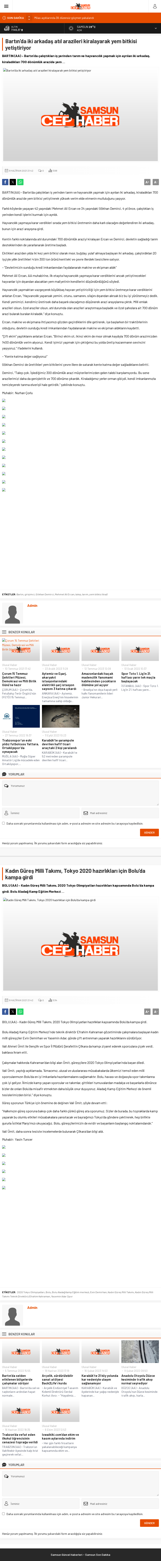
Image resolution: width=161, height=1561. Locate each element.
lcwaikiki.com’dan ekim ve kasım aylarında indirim (60, 1436)
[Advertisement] (80, 541)
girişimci (30, 594)
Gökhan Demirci (45, 594)
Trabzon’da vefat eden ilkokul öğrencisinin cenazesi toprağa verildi (20, 1438)
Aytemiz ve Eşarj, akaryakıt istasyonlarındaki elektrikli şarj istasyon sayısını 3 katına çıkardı (59, 681)
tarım (85, 594)
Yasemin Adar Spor (62, 1296)
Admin (32, 605)
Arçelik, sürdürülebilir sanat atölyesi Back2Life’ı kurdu (57, 1379)
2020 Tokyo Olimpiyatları (31, 1292)
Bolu (48, 1292)
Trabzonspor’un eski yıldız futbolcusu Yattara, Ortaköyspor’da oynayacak (20, 745)
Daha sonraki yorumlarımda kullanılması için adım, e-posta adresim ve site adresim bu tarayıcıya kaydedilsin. (74, 823)
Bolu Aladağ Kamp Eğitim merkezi (70, 1292)
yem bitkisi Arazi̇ (98, 594)
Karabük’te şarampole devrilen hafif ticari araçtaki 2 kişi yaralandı (59, 744)
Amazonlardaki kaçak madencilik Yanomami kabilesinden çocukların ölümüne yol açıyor (99, 679)
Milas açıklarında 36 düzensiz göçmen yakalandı (64, 18)
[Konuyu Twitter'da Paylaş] (13, 182)
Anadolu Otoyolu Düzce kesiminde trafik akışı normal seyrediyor (138, 1379)
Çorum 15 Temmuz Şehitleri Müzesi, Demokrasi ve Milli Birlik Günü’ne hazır (19, 679)
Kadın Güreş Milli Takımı (121, 1292)
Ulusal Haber (9, 665)
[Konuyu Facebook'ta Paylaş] (5, 182)
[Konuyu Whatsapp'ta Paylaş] (20, 182)
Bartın (20, 594)
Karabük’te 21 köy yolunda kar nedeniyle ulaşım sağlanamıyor (100, 1379)
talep (78, 594)
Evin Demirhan (98, 1292)
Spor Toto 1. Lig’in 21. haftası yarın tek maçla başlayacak (138, 677)
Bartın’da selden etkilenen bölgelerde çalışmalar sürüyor (17, 1379)
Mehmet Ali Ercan (64, 594)
